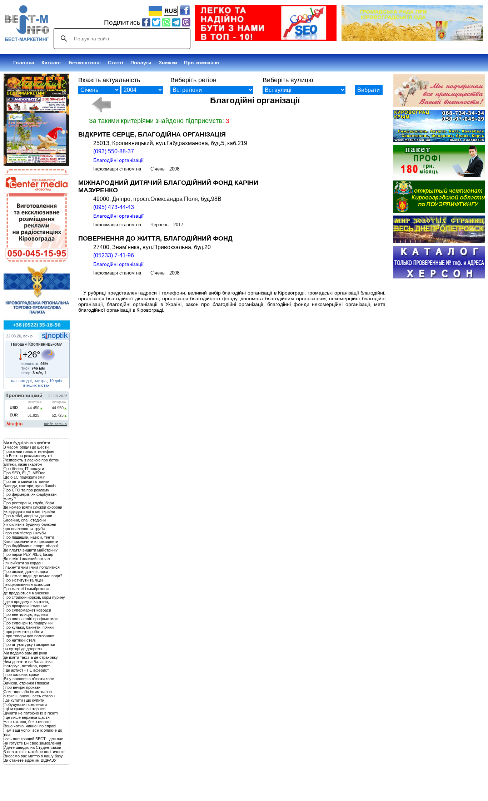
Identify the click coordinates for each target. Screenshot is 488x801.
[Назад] (101, 105)
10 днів (55, 381)
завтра (40, 381)
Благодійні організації (118, 160)
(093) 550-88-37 (113, 151)
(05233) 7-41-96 (113, 255)
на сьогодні (21, 381)
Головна (23, 62)
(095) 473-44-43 (113, 207)
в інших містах (36, 385)
